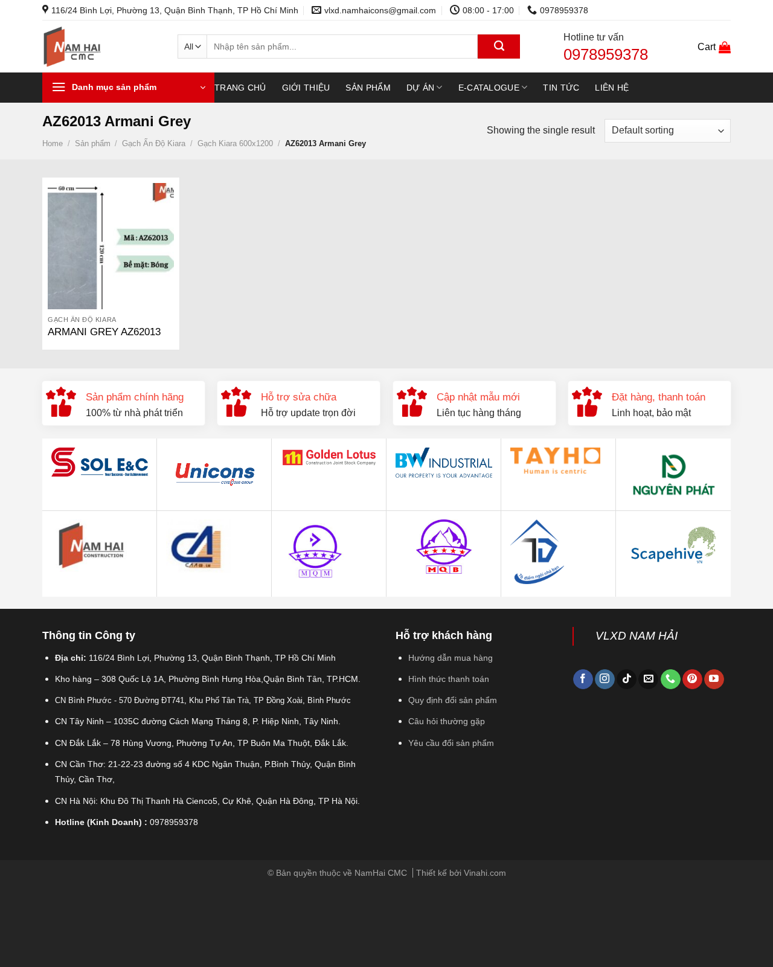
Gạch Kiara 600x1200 (235, 143)
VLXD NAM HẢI (636, 635)
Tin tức (561, 87)
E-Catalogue (488, 87)
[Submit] (499, 46)
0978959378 (605, 54)
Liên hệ (612, 87)
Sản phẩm (367, 87)
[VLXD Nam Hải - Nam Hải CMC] (100, 46)
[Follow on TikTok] (627, 679)
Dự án (420, 87)
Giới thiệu (306, 87)
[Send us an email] (648, 679)
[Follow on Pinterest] (692, 679)
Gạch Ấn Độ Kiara (153, 143)
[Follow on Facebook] (583, 679)
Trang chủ (240, 87)
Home (52, 143)
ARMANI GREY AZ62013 (104, 332)
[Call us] (671, 679)
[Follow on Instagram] (605, 679)
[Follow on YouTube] (714, 679)
